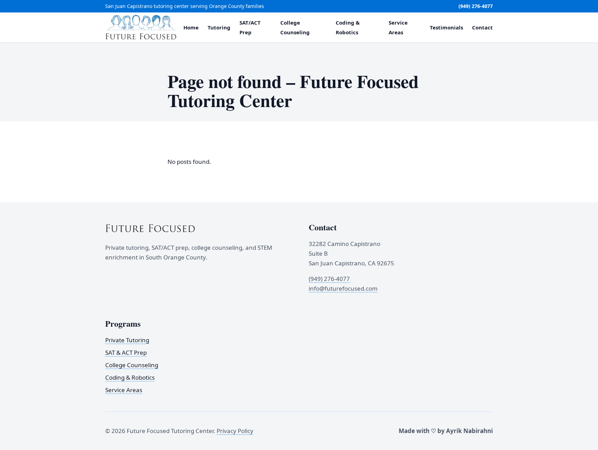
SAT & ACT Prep (126, 352)
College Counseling (131, 365)
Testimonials (446, 27)
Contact (482, 27)
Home (191, 27)
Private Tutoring (127, 340)
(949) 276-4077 (476, 6)
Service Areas (123, 390)
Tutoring (219, 27)
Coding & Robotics (130, 377)
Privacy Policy (235, 431)
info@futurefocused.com (343, 288)
